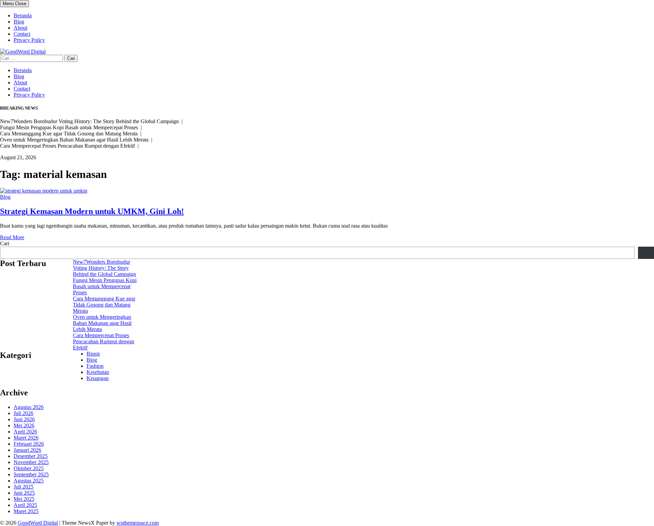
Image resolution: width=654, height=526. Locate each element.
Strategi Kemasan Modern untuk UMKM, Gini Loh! (92, 211)
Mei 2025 (24, 499)
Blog (19, 21)
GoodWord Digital (38, 523)
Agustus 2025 (29, 480)
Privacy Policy (29, 40)
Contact (22, 34)
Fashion (95, 366)
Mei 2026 (24, 425)
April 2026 (25, 431)
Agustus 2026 (29, 407)
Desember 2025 (31, 456)
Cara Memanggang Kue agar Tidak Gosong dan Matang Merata (104, 305)
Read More (12, 237)
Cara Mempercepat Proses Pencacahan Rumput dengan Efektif (103, 341)
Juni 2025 (24, 493)
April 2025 (25, 505)
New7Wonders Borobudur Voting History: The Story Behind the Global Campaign (104, 268)
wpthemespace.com (137, 523)
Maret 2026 (26, 438)
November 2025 (31, 462)
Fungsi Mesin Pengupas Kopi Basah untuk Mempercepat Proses (105, 286)
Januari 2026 (27, 450)
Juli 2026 (23, 413)
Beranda (23, 15)
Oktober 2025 (29, 468)
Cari (4, 243)
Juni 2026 (24, 419)
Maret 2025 (26, 511)
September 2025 (31, 474)
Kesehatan (98, 372)
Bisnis (93, 354)
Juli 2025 (23, 487)
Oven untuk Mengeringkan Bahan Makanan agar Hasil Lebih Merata (102, 323)
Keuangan (98, 378)
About (20, 28)
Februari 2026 (29, 444)
